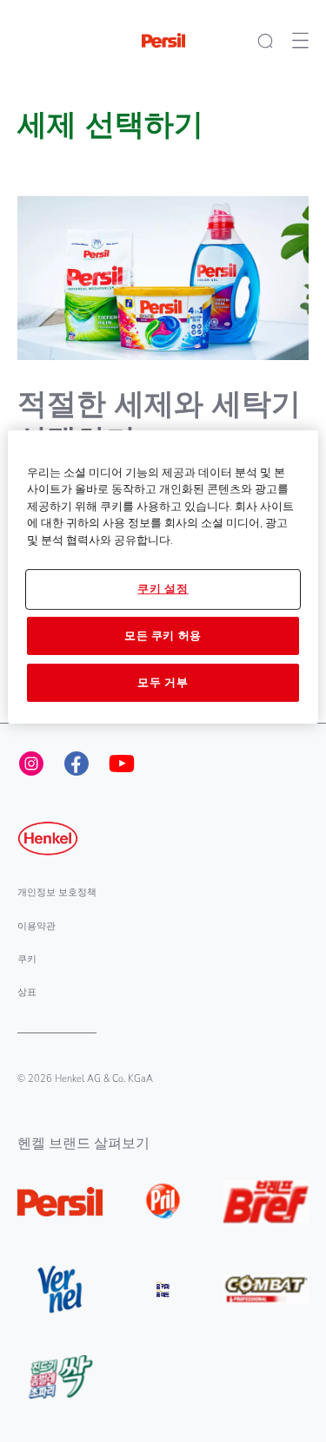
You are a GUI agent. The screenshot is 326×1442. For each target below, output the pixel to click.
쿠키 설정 (162, 589)
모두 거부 (162, 683)
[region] (162, 577)
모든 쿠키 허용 (163, 635)
